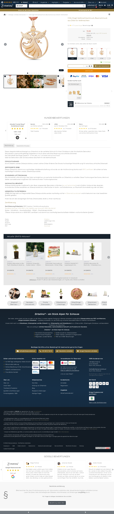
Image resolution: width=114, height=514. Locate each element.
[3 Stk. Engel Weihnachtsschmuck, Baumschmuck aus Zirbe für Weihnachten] (34, 44)
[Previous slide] (69, 76)
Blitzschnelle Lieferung (12, 364)
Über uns (91, 2)
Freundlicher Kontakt (12, 372)
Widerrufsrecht (22, 446)
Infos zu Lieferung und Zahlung (70, 370)
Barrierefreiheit (59, 446)
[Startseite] (5, 14)
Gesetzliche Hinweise (23, 146)
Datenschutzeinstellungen (45, 446)
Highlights (55, 2)
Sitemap (81, 446)
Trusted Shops (78, 25)
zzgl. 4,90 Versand (101, 33)
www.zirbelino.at (39, 423)
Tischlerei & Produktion (10, 388)
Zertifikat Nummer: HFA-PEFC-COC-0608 (19, 208)
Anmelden (64, 383)
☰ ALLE (35, 2)
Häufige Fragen (37, 393)
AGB (13, 446)
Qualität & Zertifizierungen (12, 391)
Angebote (44, 2)
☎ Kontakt (102, 2)
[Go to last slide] (6, 296)
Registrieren (64, 385)
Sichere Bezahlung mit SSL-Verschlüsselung (19, 367)
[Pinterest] (107, 383)
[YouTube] (103, 383)
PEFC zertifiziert (87, 169)
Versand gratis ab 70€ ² (85, 10)
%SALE (25, 2)
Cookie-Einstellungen (9, 448)
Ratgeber (66, 2)
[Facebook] (90, 383)
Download (47, 226)
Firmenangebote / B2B (10, 393)
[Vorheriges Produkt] (28, 512)
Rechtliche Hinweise (71, 446)
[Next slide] (109, 76)
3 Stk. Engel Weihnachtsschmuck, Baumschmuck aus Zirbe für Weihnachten (48, 14)
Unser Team (7, 385)
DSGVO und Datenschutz (13, 369)
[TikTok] (97, 383)
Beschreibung (9, 145)
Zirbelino (46, 219)
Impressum (6, 446)
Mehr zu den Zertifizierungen (97, 402)
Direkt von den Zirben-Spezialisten (28, 10)
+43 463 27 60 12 (94, 362)
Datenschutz (32, 446)
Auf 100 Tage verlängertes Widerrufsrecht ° (18, 361)
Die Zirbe (34, 383)
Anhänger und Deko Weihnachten (17, 14)
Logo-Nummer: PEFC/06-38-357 (45, 208)
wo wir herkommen (69, 185)
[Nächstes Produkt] (85, 512)
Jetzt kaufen (89, 71)
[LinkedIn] (90, 386)
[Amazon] (93, 386)
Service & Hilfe (79, 2)
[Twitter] (100, 383)
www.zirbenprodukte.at (26, 423)
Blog (33, 388)
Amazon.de (74, 423)
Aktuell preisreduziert (67, 393)
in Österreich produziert (73, 193)
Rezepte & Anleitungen (39, 391)
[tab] (27, 73)
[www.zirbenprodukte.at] (7, 6)
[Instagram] (93, 383)
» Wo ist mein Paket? (67, 374)
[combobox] (57, 6)
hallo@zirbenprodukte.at (97, 369)
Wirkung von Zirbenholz (39, 385)
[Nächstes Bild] (62, 44)
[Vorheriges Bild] (5, 44)
